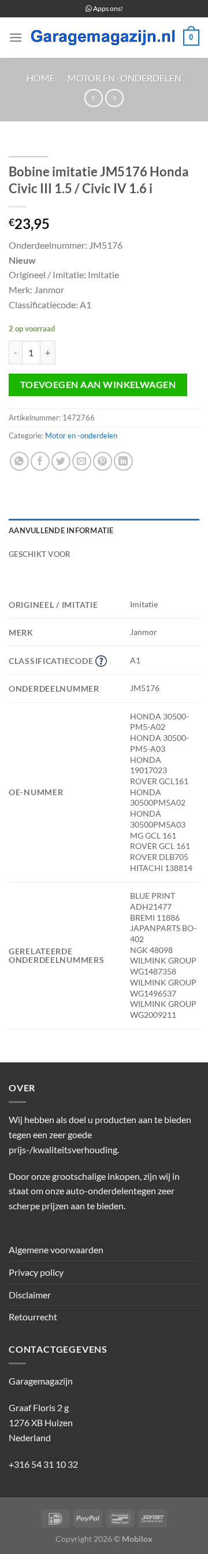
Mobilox (137, 1539)
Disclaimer (30, 1294)
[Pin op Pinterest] (102, 461)
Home (41, 77)
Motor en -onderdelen (124, 77)
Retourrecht (33, 1316)
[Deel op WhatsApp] (19, 461)
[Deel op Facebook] (40, 461)
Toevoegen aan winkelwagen (98, 384)
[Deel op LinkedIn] (123, 461)
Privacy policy (36, 1272)
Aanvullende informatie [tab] (61, 530)
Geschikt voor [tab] (39, 554)
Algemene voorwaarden (56, 1249)
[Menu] (16, 37)
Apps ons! (107, 8)
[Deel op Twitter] (60, 461)
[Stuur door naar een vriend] (81, 461)
